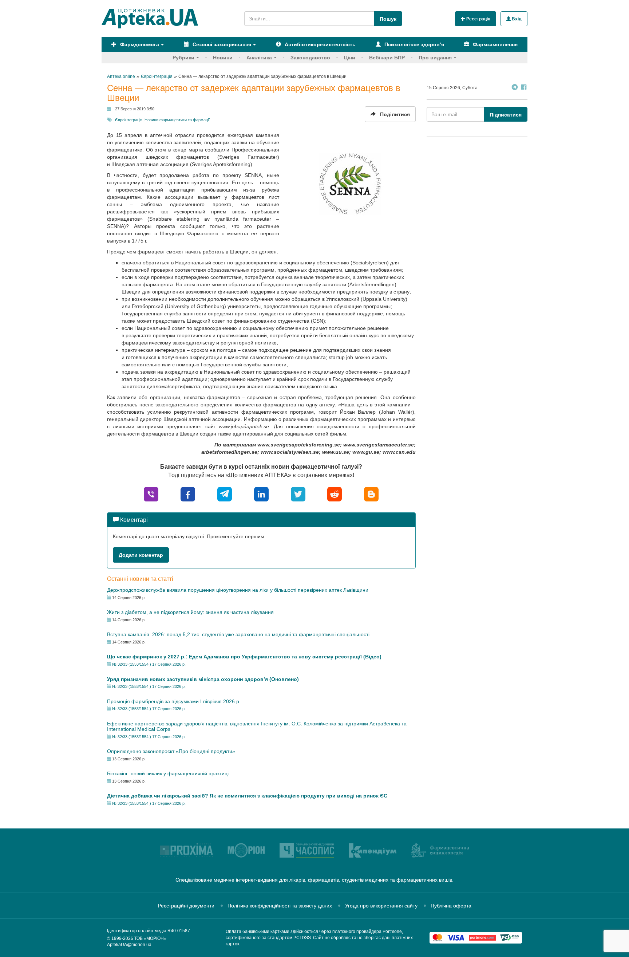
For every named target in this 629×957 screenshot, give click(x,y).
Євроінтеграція (128, 120)
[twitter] (298, 494)
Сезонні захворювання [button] (221, 44)
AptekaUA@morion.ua (129, 944)
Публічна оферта (451, 906)
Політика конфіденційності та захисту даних (280, 906)
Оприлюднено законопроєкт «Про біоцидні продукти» (171, 751)
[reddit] (334, 494)
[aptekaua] (371, 494)
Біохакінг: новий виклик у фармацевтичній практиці (168, 773)
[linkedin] (261, 494)
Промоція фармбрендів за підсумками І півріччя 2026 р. (174, 701)
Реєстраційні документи (186, 906)
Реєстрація (477, 18)
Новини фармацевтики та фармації (177, 120)
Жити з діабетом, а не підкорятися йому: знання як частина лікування (190, 612)
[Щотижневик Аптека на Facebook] (523, 87)
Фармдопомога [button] (139, 44)
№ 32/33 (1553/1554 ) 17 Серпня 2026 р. (149, 664)
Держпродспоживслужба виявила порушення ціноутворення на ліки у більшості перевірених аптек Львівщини (237, 590)
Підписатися (506, 115)
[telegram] (224, 494)
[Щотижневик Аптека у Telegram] (514, 87)
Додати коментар (141, 555)
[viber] (151, 494)
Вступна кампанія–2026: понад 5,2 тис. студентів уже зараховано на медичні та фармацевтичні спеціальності (238, 634)
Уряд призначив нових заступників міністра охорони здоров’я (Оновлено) (203, 679)
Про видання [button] (435, 57)
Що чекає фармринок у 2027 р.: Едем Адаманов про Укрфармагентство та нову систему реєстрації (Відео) (244, 656)
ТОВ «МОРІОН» (150, 938)
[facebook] (188, 494)
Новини (223, 57)
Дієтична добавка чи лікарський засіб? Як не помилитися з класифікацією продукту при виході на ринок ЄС (247, 796)
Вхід (516, 18)
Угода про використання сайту (381, 906)
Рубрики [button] (183, 57)
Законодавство (310, 57)
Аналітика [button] (259, 57)
